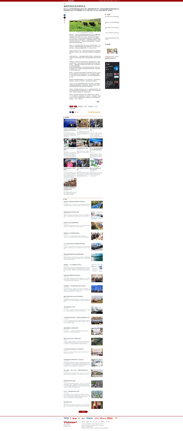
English (104, 0)
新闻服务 (102, 421)
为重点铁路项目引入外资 (69, 307)
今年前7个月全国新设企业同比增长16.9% (112, 32)
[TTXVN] (66, 418)
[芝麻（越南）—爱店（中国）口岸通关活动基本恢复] (97, 373)
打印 (65, 20)
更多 (66, 199)
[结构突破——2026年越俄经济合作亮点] (97, 268)
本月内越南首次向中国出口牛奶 (96, 129)
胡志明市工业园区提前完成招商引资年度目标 (74, 201)
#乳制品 (71, 106)
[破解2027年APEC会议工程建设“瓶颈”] (97, 341)
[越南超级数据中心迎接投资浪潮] (97, 331)
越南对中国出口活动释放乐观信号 (70, 149)
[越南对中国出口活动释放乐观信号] (70, 142)
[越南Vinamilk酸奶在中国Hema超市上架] (96, 162)
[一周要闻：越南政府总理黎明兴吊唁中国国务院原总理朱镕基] (116, 75)
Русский (116, 0)
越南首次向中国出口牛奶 (83, 169)
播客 (108, 64)
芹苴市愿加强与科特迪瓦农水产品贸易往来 (74, 349)
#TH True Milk (72, 108)
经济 (64, 3)
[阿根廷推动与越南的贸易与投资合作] (97, 278)
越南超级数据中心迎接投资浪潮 (71, 328)
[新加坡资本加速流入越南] (97, 384)
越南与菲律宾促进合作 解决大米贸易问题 (73, 296)
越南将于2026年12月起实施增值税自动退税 (112, 23)
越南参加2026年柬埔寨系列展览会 (72, 233)
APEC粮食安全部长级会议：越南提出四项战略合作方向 (76, 317)
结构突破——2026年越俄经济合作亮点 (72, 264)
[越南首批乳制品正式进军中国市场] (70, 162)
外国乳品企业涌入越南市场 (83, 128)
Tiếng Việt (101, 0)
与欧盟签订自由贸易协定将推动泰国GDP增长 (70, 188)
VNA (99, 421)
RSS (91, 421)
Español (111, 0)
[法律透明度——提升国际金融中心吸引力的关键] (97, 289)
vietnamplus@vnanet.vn (90, 426)
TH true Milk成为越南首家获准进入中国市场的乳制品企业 (96, 150)
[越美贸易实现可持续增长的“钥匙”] (97, 215)
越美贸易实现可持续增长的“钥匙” (71, 212)
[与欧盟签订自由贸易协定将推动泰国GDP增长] (70, 182)
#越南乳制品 (80, 106)
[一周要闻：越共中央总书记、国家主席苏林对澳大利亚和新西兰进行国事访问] (116, 83)
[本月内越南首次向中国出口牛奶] (96, 123)
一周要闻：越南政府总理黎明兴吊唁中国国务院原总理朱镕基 (109, 74)
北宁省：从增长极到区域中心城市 (71, 391)
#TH (96, 106)
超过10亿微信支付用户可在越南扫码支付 (112, 16)
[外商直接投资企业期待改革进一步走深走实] (97, 362)
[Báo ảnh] (110, 418)
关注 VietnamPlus (92, 112)
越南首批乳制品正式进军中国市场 (70, 169)
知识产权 (83, 421)
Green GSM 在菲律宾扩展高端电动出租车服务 (74, 243)
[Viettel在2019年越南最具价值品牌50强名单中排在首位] (70, 123)
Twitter (65, 18)
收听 (108, 69)
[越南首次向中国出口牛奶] (83, 162)
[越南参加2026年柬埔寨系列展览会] (97, 236)
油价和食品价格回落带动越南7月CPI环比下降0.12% (112, 39)
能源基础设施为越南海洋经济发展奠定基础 (74, 254)
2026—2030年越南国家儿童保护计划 (111, 57)
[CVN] (96, 418)
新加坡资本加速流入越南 (69, 380)
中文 (113, 0)
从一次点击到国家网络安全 (109, 67)
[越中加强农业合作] (97, 405)
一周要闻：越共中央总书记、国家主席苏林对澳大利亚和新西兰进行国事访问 (109, 83)
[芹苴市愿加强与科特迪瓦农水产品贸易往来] (97, 352)
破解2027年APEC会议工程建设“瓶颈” (72, 338)
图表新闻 (108, 44)
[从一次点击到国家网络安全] (116, 68)
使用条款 (87, 421)
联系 (109, 421)
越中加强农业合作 (68, 402)
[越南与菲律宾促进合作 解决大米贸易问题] (97, 299)
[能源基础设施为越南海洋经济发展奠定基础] (97, 257)
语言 (96, 421)
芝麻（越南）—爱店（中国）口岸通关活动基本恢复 (76, 370)
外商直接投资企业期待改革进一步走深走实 (74, 359)
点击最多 (108, 14)
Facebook (65, 15)
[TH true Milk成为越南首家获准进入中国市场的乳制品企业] (96, 142)
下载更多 (83, 411)
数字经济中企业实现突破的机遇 (71, 222)
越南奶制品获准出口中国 (82, 148)
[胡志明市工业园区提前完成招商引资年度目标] (97, 204)
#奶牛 (85, 106)
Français (108, 0)
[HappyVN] (116, 418)
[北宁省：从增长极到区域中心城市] (97, 394)
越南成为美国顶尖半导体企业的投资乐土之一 (112, 28)
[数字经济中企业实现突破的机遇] (97, 225)
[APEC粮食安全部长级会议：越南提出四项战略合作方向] (97, 320)
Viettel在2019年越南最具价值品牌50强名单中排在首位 (70, 129)
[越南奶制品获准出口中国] (83, 142)
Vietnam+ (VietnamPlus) (71, 1)
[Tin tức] (74, 418)
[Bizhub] (83, 418)
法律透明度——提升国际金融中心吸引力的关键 (74, 286)
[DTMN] (102, 418)
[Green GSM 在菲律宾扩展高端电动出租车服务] (97, 247)
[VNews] (70, 418)
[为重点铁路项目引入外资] (97, 310)
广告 (106, 421)
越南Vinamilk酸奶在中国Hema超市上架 (95, 169)
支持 (93, 421)
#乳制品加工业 (90, 106)
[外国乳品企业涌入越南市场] (83, 123)
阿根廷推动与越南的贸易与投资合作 (72, 275)
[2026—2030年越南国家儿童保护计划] (112, 50)
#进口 (76, 106)
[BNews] (79, 418)
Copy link (65, 23)
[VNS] (89, 418)
